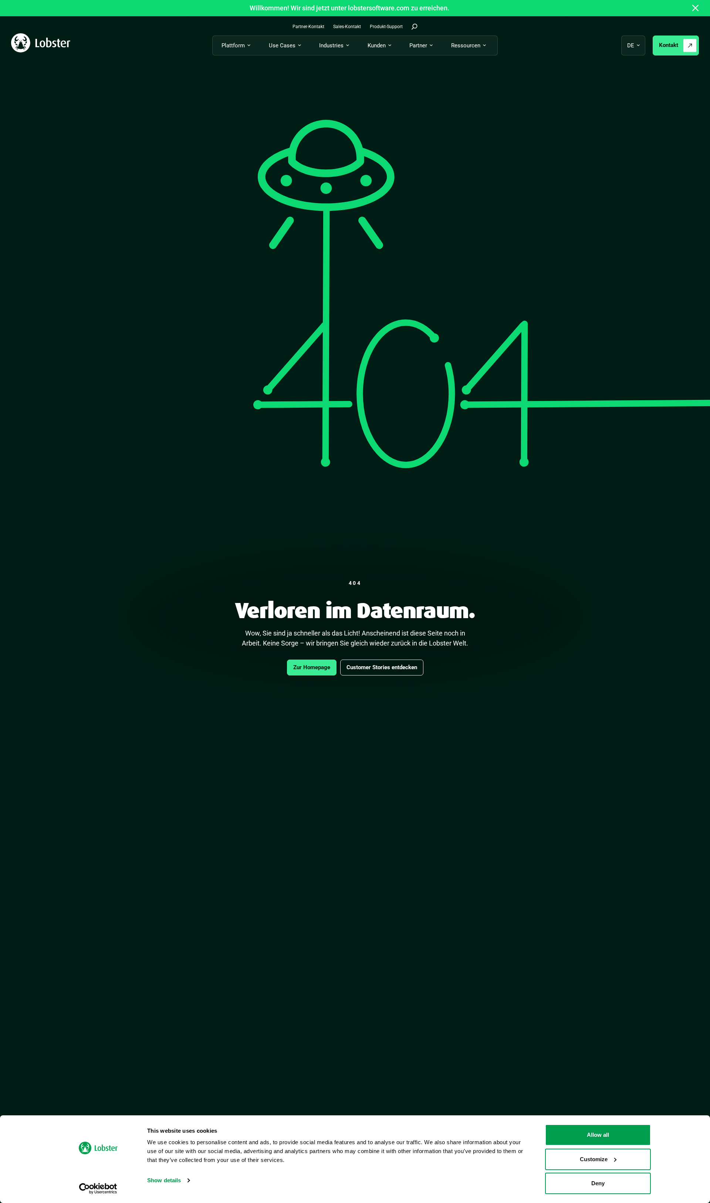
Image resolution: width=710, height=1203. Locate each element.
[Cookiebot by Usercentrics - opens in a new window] (98, 1188)
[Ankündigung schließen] (695, 8)
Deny (598, 1183)
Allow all (598, 1135)
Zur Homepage (311, 667)
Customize (594, 1159)
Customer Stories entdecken (381, 667)
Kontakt (668, 45)
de (630, 45)
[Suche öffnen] (414, 27)
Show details (164, 1180)
